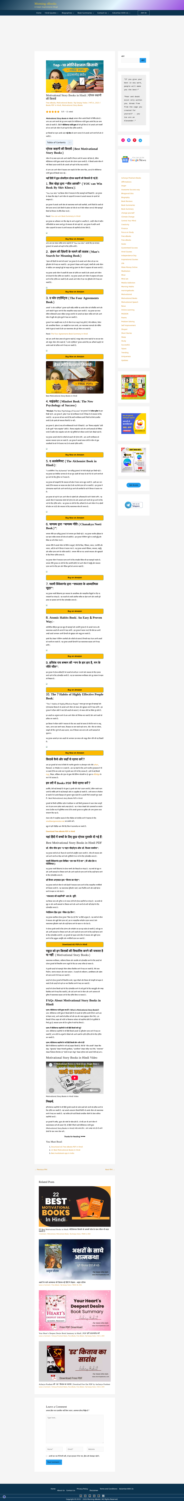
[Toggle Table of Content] (69, 142)
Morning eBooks (45, 4)
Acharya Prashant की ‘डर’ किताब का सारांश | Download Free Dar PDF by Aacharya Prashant (74, 1384)
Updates (124, 360)
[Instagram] (85, 1496)
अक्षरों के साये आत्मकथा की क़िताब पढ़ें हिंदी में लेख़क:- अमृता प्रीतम (62, 1282)
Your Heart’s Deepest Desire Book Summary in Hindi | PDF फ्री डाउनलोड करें (69, 1333)
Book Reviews (126, 201)
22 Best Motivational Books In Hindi (65, 1150)
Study (123, 341)
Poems (124, 318)
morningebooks (127, 290)
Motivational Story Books (72, 105)
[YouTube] (90, 1496)
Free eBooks (51, 103)
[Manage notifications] (4, 1496)
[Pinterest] (94, 1496)
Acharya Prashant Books (59, 1336)
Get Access (133, 485)
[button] (57, 12)
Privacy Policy (82, 1489)
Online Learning (127, 310)
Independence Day (128, 256)
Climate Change (127, 217)
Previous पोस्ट (41, 1169)
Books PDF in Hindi (53, 105)
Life (122, 263)
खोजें (122, 56)
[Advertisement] (92, 29)
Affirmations (126, 182)
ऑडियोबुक (96, 774)
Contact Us (102, 13)
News (123, 306)
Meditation (125, 271)
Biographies (67, 13)
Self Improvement (128, 325)
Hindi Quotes (50, 13)
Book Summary (127, 209)
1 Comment (42, 1234)
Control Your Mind (128, 221)
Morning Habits (127, 287)
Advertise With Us (120, 13)
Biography (125, 197)
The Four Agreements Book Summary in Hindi (69, 334)
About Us (61, 1490)
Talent (123, 349)
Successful (125, 345)
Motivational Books (64, 103)
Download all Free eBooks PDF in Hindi (67, 1147)
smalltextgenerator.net (55, 821)
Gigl (47, 774)
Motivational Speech (129, 302)
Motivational (51, 1234)
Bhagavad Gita (127, 193)
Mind (123, 275)
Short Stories (126, 333)
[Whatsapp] (103, 1496)
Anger (123, 186)
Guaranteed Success (129, 248)
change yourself (127, 213)
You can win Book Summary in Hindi (65, 216)
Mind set (124, 279)
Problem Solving (128, 322)
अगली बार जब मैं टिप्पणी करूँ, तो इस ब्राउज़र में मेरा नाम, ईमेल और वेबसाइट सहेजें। (74, 1456)
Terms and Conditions (108, 1489)
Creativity (125, 224)
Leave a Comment (44, 1285)
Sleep (123, 337)
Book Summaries (85, 13)
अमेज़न (96, 765)
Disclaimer (94, 1490)
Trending (125, 353)
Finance (124, 228)
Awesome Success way (130, 190)
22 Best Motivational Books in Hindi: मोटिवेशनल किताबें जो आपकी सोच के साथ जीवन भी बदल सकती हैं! (74, 1230)
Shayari (124, 329)
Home (38, 13)
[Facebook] (81, 1496)
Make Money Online (129, 267)
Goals (123, 244)
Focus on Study (127, 232)
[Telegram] (99, 1496)
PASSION (124, 314)
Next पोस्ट (110, 1169)
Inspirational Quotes (129, 259)
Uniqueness (126, 356)
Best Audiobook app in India (62, 1153)
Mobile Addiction (128, 283)
